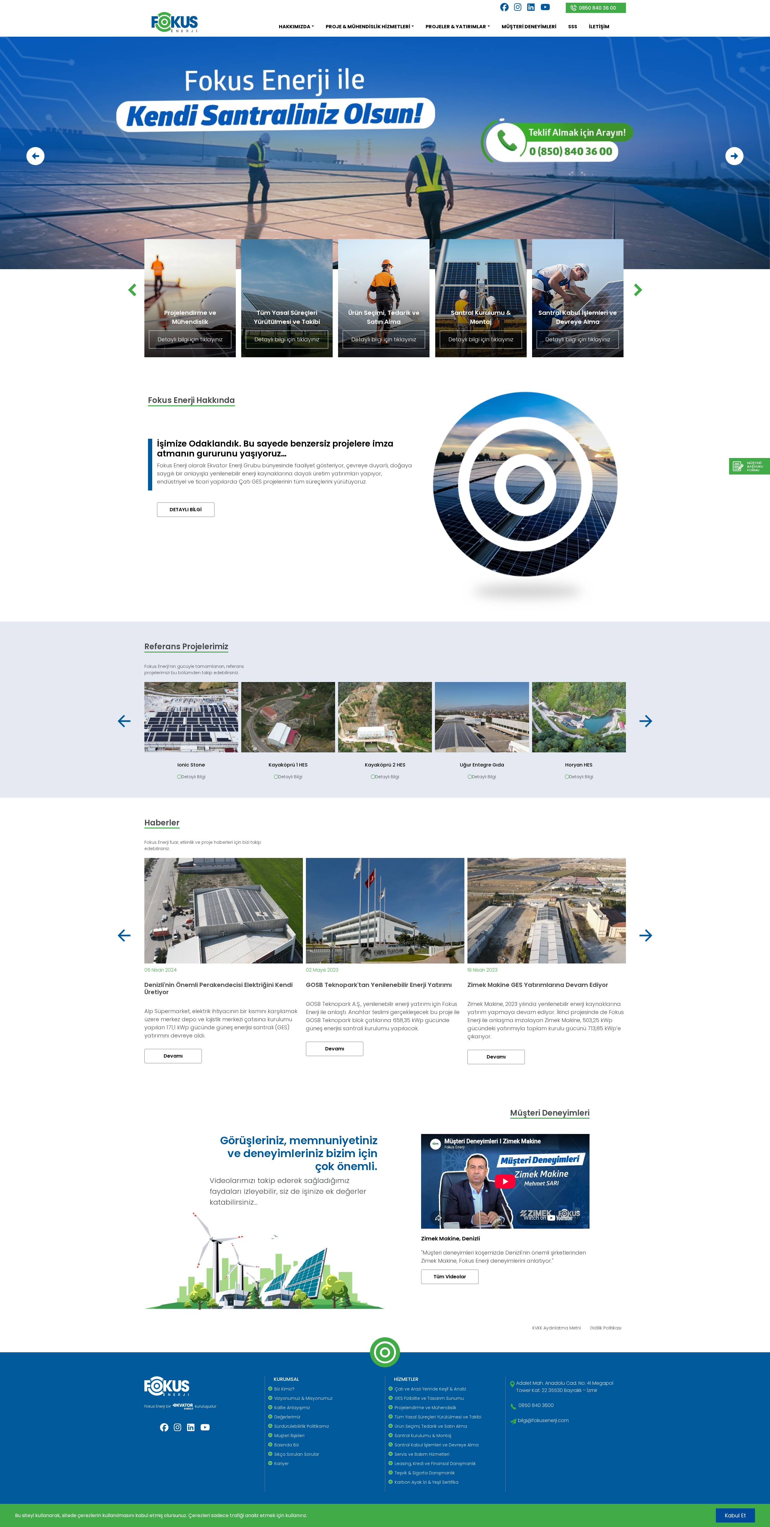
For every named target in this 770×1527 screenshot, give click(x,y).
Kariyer (281, 1464)
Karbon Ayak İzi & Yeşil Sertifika (426, 1482)
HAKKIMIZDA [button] (294, 26)
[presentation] (35, 156)
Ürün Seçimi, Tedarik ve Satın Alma (431, 1426)
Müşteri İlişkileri (289, 1436)
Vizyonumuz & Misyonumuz (303, 1398)
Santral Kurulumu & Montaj (423, 1436)
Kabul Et (735, 1515)
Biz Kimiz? (284, 1389)
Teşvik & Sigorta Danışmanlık (425, 1473)
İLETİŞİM (599, 26)
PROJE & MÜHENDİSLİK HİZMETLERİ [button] (368, 26)
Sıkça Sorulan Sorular (296, 1454)
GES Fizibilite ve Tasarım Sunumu (429, 1398)
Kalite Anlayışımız (292, 1408)
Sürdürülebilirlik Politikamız (301, 1426)
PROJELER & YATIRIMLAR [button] (456, 26)
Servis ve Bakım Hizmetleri (422, 1454)
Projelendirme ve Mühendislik (425, 1408)
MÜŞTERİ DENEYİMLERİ (529, 26)
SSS (572, 26)
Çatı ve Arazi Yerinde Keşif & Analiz (430, 1389)
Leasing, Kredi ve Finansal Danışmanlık (435, 1464)
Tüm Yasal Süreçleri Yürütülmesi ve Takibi (438, 1417)
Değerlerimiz (287, 1417)
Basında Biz (286, 1445)
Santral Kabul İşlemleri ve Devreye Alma (437, 1445)
